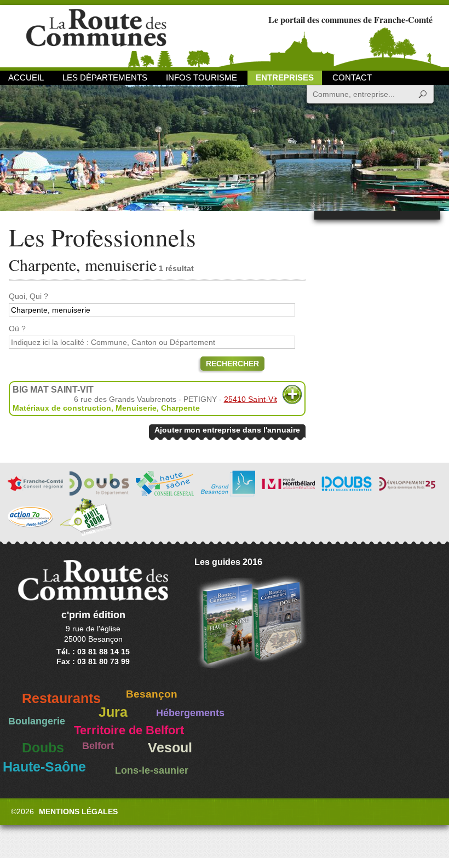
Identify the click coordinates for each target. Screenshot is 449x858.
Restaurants (61, 698)
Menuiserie (136, 408)
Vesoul (170, 747)
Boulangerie (36, 721)
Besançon (151, 694)
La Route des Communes (96, 35)
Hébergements (190, 712)
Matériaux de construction (62, 408)
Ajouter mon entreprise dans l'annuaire (227, 429)
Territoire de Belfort (129, 730)
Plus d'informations (292, 394)
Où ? (17, 328)
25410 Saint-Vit (250, 399)
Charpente (180, 408)
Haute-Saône (44, 766)
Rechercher (232, 363)
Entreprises (285, 77)
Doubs (43, 747)
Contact (352, 77)
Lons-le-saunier (151, 770)
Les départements (104, 77)
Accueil (26, 77)
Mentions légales (78, 811)
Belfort (98, 745)
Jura (113, 712)
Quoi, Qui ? (28, 296)
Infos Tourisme (201, 77)
